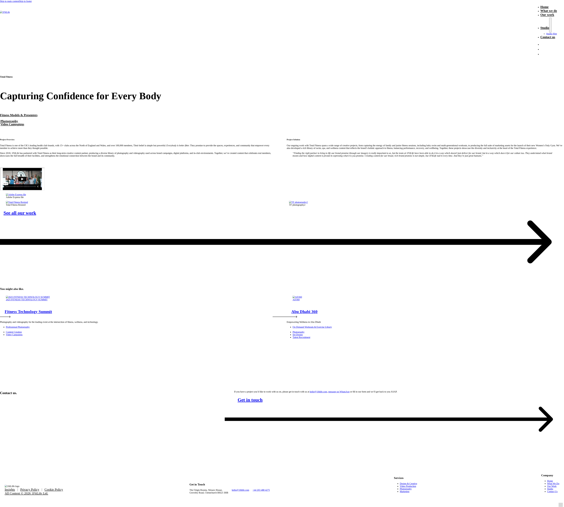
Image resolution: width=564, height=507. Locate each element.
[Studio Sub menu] (550, 25)
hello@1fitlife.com (318, 391)
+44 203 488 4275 (261, 490)
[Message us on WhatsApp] (542, 50)
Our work (547, 15)
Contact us (547, 37)
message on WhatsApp (339, 391)
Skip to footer (25, 1)
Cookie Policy (54, 489)
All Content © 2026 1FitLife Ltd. (26, 493)
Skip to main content (9, 1)
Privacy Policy (29, 489)
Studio (544, 28)
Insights (10, 489)
